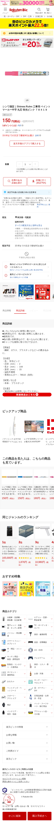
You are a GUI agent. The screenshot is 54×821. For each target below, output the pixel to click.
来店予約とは (42, 204)
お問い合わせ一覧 (22, 806)
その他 (49, 16)
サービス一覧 (7, 806)
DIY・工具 (27, 16)
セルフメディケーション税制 (14, 779)
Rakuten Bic (19, 10)
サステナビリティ (38, 806)
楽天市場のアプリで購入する (27, 143)
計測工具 (39, 16)
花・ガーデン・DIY (11, 16)
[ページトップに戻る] (49, 811)
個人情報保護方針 (9, 809)
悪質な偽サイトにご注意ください (15, 781)
